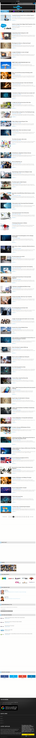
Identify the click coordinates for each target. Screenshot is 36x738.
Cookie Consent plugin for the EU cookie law (28, 736)
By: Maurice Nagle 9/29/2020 (16, 459)
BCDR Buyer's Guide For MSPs (8, 629)
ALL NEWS (2, 13)
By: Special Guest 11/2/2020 (16, 224)
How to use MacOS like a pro (17, 161)
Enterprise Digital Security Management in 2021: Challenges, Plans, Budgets (22, 236)
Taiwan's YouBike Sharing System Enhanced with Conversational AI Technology (23, 388)
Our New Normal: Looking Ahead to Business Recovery (21, 152)
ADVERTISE (2, 720)
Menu (19, 1)
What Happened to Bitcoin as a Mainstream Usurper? (21, 43)
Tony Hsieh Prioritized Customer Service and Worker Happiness (23, 15)
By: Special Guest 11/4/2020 (16, 214)
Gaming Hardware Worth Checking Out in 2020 (20, 33)
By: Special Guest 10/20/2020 (16, 328)
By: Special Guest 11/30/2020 (16, 94)
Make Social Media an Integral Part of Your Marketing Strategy (23, 112)
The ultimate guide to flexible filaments (19, 182)
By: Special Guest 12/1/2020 (16, 34)
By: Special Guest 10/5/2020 (16, 419)
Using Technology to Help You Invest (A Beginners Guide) (22, 171)
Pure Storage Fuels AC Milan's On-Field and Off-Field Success (12, 598)
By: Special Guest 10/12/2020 (16, 379)
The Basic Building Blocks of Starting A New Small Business (22, 417)
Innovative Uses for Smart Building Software (20, 327)
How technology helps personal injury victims (20, 307)
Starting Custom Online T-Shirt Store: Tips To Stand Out (22, 296)
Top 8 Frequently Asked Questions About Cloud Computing (22, 266)
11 (9, 516)
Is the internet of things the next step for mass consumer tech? (23, 93)
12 (11, 516)
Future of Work (11, 11)
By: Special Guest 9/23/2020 (16, 497)
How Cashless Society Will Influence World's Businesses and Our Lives (23, 193)
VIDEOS (2, 716)
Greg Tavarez (6, 596)
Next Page (31, 516)
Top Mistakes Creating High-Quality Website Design (21, 286)
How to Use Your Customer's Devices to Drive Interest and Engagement (22, 468)
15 (17, 516)
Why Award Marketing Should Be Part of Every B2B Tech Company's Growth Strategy (12, 732)
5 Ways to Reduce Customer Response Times (20, 121)
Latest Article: (7, 597)
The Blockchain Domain (21, 11)
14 (15, 516)
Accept (28, 734)
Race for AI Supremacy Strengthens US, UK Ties (20, 457)
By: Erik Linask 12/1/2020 (16, 25)
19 (26, 516)
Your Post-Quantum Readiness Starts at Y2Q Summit (8, 731)
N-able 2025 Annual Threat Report (9, 625)
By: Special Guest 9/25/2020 (16, 469)
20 (28, 516)
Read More (13, 20)
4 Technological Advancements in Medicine (19, 223)
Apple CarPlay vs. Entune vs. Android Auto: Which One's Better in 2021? (23, 247)
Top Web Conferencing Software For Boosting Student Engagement (21, 277)
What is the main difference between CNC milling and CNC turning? (22, 73)
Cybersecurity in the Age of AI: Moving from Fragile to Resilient (13, 621)
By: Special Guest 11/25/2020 (16, 103)
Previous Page (5, 516)
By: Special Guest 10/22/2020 (16, 287)
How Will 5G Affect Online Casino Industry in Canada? (21, 130)
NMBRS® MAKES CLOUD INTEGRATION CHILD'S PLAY (21, 62)
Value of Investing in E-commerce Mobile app (20, 347)
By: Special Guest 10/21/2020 (16, 320)
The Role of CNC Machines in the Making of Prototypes (21, 477)
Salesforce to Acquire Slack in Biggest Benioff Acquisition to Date (23, 24)
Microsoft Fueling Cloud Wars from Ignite (19, 487)
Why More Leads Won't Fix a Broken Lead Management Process (9, 730)
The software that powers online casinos (19, 139)
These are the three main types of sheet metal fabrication (22, 82)
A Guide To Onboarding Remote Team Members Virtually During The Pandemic (23, 408)
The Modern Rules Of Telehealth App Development (21, 506)
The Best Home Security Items (17, 496)
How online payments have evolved (18, 256)
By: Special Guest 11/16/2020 (16, 154)
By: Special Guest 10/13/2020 (16, 368)
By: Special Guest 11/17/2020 (16, 113)
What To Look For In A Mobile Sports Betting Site (20, 356)
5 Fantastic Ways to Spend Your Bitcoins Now (20, 378)
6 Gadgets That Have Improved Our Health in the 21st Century (23, 318)
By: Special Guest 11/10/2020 (16, 183)
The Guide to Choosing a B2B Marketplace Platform (21, 427)
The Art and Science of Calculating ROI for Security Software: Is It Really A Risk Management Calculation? (23, 338)
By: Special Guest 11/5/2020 (16, 195)
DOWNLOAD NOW (7, 618)
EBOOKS (2, 718)
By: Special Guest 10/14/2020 (16, 348)
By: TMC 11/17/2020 (15, 131)
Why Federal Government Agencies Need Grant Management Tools (10, 729)
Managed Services (31, 11)
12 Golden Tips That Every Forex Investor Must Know (21, 102)
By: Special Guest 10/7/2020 (16, 399)
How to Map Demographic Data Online (18, 367)
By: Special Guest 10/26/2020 (16, 279)
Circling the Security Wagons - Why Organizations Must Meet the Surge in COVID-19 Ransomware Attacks (23, 438)
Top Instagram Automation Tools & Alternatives (20, 212)
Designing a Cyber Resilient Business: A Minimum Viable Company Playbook (15, 617)
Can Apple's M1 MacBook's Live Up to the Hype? (20, 52)
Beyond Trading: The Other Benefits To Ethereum (20, 398)
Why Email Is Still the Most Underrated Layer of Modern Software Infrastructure (11, 733)
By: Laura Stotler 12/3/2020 (16, 16)
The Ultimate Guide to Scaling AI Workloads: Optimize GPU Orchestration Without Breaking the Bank (18, 633)
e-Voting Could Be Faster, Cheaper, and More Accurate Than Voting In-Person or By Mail (23, 448)
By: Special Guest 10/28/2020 (16, 248)
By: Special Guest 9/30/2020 (16, 450)
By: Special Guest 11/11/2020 (16, 173)
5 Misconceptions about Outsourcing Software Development (22, 203)
